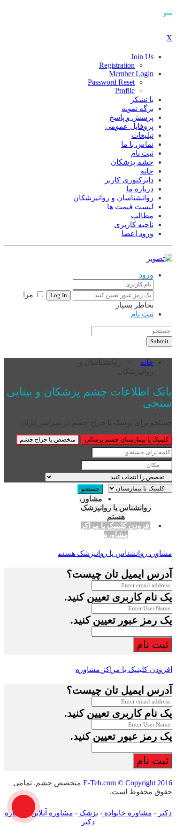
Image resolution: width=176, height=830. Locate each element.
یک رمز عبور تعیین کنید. (121, 620)
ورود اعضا (137, 233)
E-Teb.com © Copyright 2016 (126, 783)
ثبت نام (142, 153)
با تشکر (141, 99)
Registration (117, 65)
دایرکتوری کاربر (129, 180)
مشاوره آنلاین (51, 813)
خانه (146, 171)
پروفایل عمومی (129, 126)
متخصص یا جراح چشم (48, 439)
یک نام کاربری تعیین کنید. (118, 597)
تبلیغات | (48, 333)
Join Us (142, 57)
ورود (146, 275)
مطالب (142, 216)
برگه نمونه (137, 108)
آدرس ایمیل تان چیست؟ (119, 574)
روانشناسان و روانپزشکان (113, 198)
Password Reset (111, 82)
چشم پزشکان (132, 162)
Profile (125, 91)
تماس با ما (137, 144)
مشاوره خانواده (127, 813)
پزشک (87, 813)
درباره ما (139, 189)
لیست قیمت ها (130, 207)
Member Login (131, 74)
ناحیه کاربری (133, 225)
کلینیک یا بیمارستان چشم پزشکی (126, 439)
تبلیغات (142, 135)
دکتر (164, 813)
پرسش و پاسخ (131, 117)
